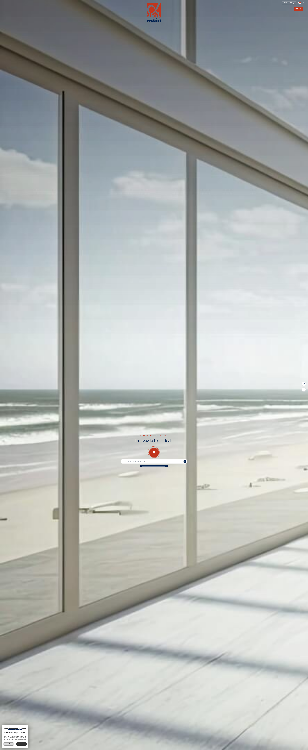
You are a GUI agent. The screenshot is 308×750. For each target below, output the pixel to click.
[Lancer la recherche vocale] (154, 452)
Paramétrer (8, 744)
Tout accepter (21, 744)
